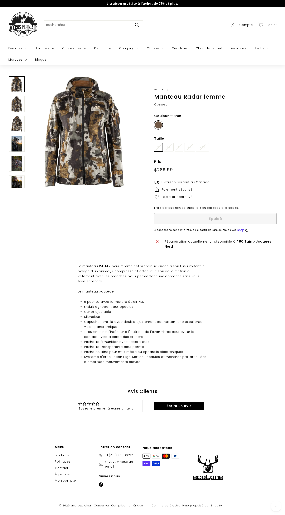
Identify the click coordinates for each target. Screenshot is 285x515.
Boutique (62, 455)
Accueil (159, 89)
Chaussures (72, 48)
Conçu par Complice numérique (118, 505)
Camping (127, 48)
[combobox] (93, 24)
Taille (159, 138)
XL (190, 147)
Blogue (41, 59)
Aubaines (238, 48)
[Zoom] (84, 132)
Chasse (153, 48)
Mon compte (65, 480)
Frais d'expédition (167, 208)
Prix (157, 161)
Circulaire (180, 48)
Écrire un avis (179, 405)
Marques (16, 59)
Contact (61, 468)
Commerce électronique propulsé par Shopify (186, 505)
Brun (158, 125)
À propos (62, 474)
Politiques (63, 461)
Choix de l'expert (209, 48)
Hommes (42, 48)
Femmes (15, 48)
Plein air (101, 48)
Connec (161, 104)
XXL (202, 147)
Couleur (167, 115)
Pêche (260, 48)
